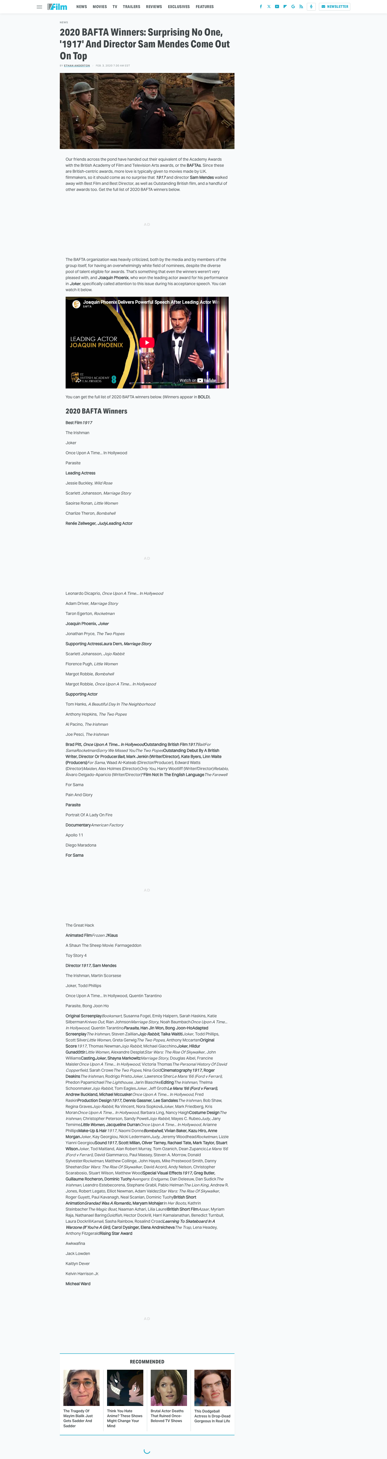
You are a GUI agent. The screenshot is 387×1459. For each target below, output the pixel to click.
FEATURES (205, 6)
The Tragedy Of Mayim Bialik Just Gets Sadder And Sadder (78, 1418)
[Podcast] (311, 7)
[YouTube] (277, 7)
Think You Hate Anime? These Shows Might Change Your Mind (124, 1418)
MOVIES (100, 6)
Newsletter (337, 6)
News (64, 22)
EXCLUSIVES (179, 6)
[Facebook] (260, 7)
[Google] (293, 7)
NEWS (81, 6)
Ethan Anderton (77, 65)
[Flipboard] (285, 7)
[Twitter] (269, 7)
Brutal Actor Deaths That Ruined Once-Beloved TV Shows (167, 1416)
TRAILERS (131, 6)
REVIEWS (154, 6)
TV (115, 6)
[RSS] (301, 7)
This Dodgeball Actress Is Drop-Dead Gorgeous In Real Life (212, 1416)
